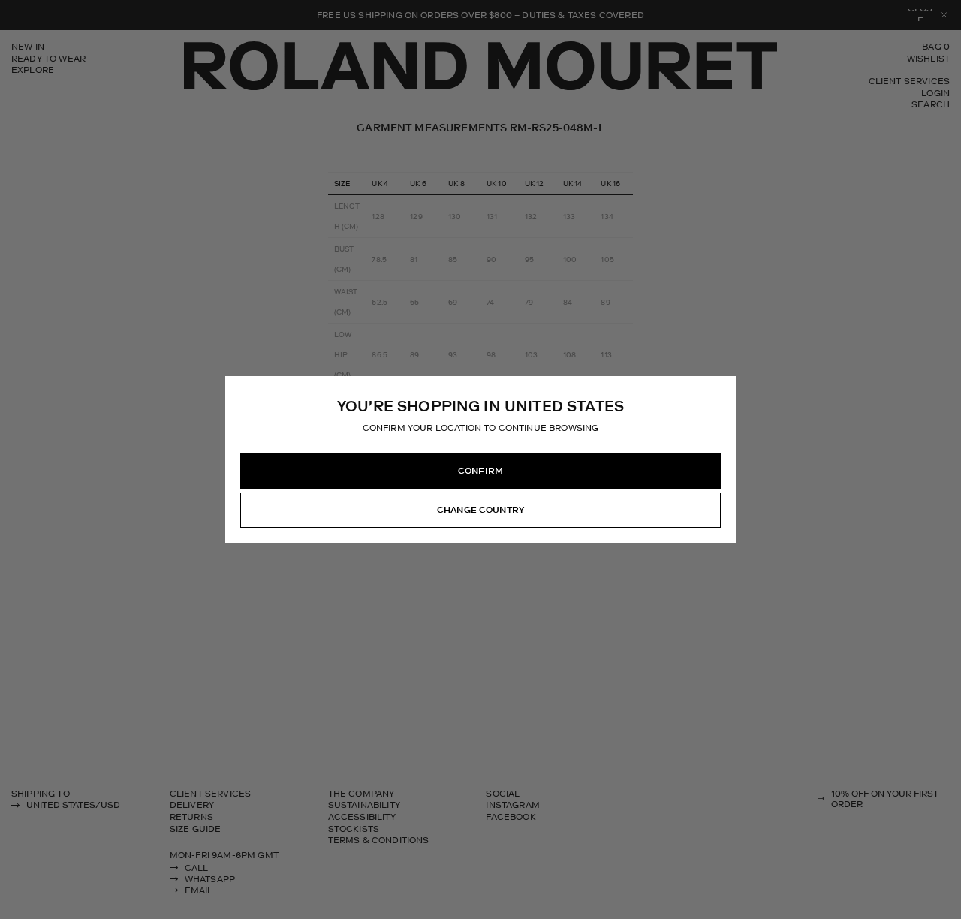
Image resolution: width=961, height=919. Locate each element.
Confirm (480, 471)
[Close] (724, 388)
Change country (480, 510)
